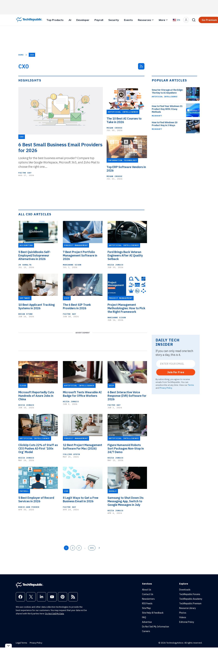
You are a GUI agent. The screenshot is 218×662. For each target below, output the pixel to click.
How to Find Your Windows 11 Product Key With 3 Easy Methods (167, 109)
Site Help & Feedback (152, 612)
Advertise (147, 622)
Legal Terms (21, 642)
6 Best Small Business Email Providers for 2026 (60, 147)
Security (113, 20)
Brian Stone (25, 314)
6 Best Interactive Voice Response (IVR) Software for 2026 (127, 396)
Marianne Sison (72, 264)
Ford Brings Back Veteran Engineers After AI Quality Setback (125, 255)
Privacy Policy (166, 388)
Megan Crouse (114, 128)
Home (21, 55)
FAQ (144, 617)
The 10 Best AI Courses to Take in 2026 (124, 120)
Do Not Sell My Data (54, 613)
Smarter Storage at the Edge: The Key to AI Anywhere (167, 91)
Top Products (55, 20)
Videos (182, 617)
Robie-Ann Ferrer (28, 507)
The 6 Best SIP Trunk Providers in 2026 (77, 306)
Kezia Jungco (115, 264)
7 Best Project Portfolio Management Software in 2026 (80, 255)
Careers (146, 631)
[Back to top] (211, 652)
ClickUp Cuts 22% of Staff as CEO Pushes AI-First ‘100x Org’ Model (38, 448)
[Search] (194, 20)
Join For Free (175, 372)
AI (70, 20)
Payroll (98, 20)
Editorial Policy (186, 622)
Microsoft (157, 116)
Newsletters (148, 598)
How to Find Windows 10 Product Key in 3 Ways (164, 124)
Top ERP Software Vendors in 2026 (126, 168)
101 (92, 547)
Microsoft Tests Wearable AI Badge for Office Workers (82, 394)
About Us (146, 589)
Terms (191, 385)
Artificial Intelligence (164, 96)
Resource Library (187, 608)
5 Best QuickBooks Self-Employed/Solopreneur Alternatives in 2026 (34, 255)
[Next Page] (99, 547)
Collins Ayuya (71, 454)
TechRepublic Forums (189, 594)
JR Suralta (24, 264)
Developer (82, 20)
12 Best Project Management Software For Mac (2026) (82, 446)
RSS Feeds (147, 603)
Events (128, 20)
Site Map (146, 608)
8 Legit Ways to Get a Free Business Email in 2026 (80, 499)
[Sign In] (186, 20)
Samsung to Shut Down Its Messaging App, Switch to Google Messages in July (125, 501)
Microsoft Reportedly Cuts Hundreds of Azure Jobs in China (36, 396)
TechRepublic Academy (190, 598)
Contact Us (147, 594)
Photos (182, 612)
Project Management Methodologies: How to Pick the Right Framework (126, 308)
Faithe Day (24, 173)
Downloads (184, 589)
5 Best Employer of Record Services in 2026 (36, 499)
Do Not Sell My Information (155, 626)
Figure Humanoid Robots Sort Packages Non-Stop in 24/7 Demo (126, 448)
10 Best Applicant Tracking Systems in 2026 (36, 306)
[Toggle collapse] (8, 646)
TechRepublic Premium (190, 603)
